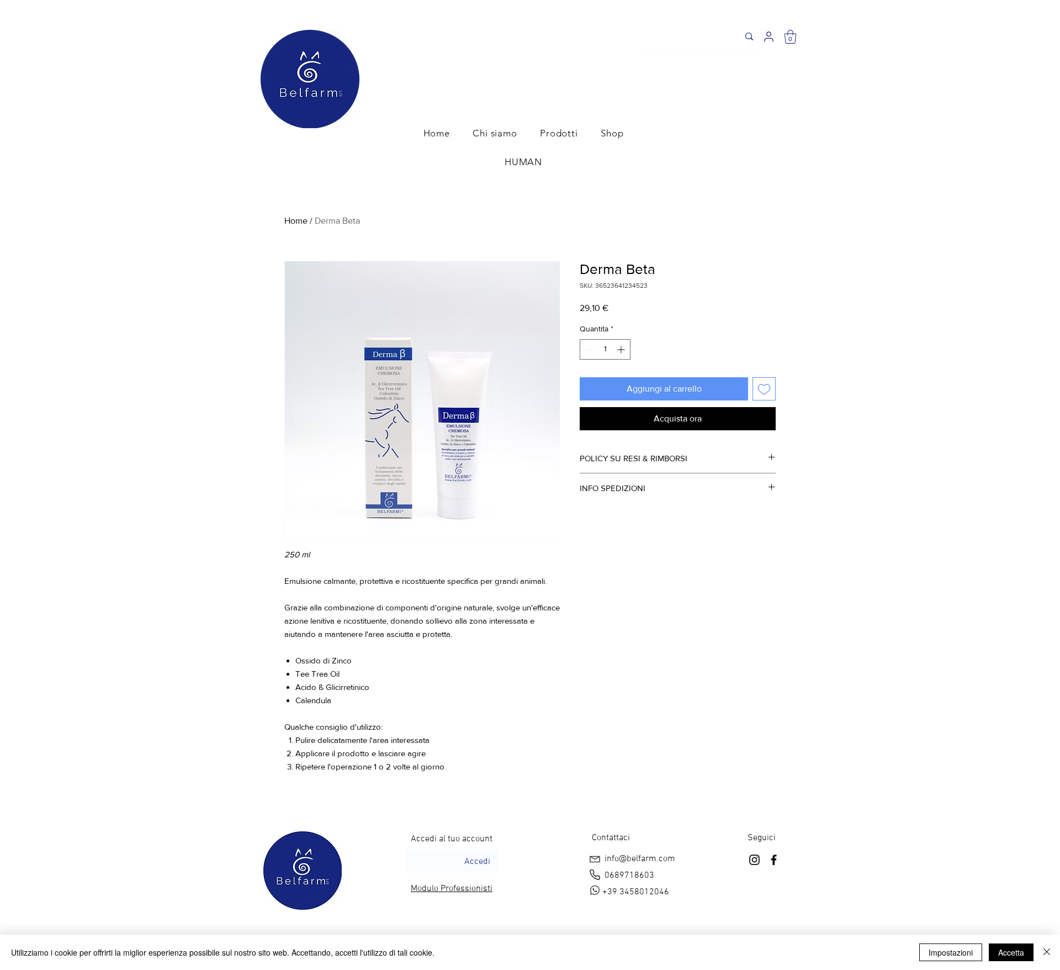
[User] (768, 37)
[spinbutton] (605, 349)
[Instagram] (754, 860)
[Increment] (622, 349)
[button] (790, 37)
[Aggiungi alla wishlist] (764, 388)
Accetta (1011, 952)
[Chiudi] (1046, 952)
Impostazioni (951, 952)
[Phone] (594, 874)
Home (296, 220)
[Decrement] (588, 349)
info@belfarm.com (640, 858)
